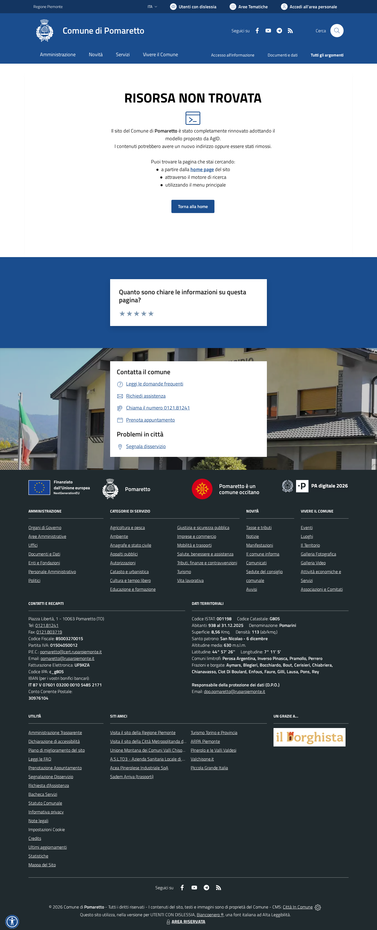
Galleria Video (313, 562)
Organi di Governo (44, 527)
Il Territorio (310, 545)
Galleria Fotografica (318, 554)
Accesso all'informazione (232, 55)
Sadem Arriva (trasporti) (131, 776)
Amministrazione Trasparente (55, 732)
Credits (34, 838)
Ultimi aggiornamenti (47, 847)
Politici (34, 580)
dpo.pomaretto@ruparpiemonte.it (234, 691)
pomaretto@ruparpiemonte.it (67, 658)
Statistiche (38, 856)
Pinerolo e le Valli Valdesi (213, 750)
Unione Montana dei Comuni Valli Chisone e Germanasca (162, 750)
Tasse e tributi (259, 527)
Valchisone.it (202, 759)
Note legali (38, 820)
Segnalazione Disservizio (50, 776)
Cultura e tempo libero (130, 580)
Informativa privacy (46, 811)
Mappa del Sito (42, 864)
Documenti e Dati (44, 554)
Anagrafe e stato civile (130, 545)
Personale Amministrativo (52, 571)
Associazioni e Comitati (322, 589)
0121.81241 (47, 625)
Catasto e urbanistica (129, 571)
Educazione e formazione (133, 589)
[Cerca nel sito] (337, 30)
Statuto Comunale (45, 803)
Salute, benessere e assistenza (205, 554)
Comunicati (256, 562)
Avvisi (251, 589)
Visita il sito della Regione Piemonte (143, 732)
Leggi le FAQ (39, 759)
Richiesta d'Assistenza (48, 785)
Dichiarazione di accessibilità (54, 741)
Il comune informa (262, 554)
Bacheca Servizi (42, 794)
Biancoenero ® (210, 914)
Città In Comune (298, 907)
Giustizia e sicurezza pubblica (203, 527)
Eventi (307, 527)
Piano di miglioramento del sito (56, 750)
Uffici (33, 545)
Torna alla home (193, 206)
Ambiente (119, 536)
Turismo (184, 571)
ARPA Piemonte (205, 741)
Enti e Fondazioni (44, 562)
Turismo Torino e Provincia (214, 732)
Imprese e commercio (196, 536)
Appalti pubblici (124, 554)
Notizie (252, 536)
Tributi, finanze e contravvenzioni (207, 562)
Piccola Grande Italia (209, 767)
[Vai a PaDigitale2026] (315, 485)
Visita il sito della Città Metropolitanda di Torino (153, 741)
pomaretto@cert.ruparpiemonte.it (71, 651)
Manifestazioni (259, 545)
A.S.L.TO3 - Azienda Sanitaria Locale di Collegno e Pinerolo (163, 759)
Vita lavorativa (190, 580)
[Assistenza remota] (318, 907)
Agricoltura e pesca (127, 527)
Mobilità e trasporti (194, 545)
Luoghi (307, 536)
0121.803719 (49, 632)
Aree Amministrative (47, 536)
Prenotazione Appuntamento (55, 767)
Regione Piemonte (48, 6)
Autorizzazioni (123, 562)
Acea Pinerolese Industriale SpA (139, 767)
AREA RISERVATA (188, 921)
